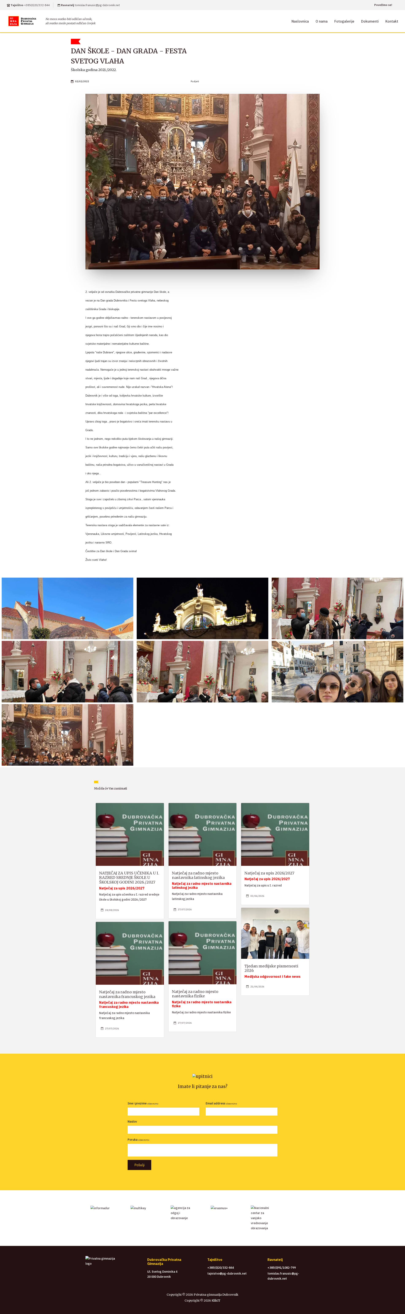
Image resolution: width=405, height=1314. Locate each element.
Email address (215, 1103)
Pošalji (139, 1165)
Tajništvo (30, 5)
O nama (322, 21)
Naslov (132, 1121)
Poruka (133, 1140)
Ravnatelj (90, 5)
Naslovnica (300, 21)
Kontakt (391, 21)
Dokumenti (370, 21)
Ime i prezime (137, 1103)
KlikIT (215, 1300)
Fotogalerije (344, 21)
